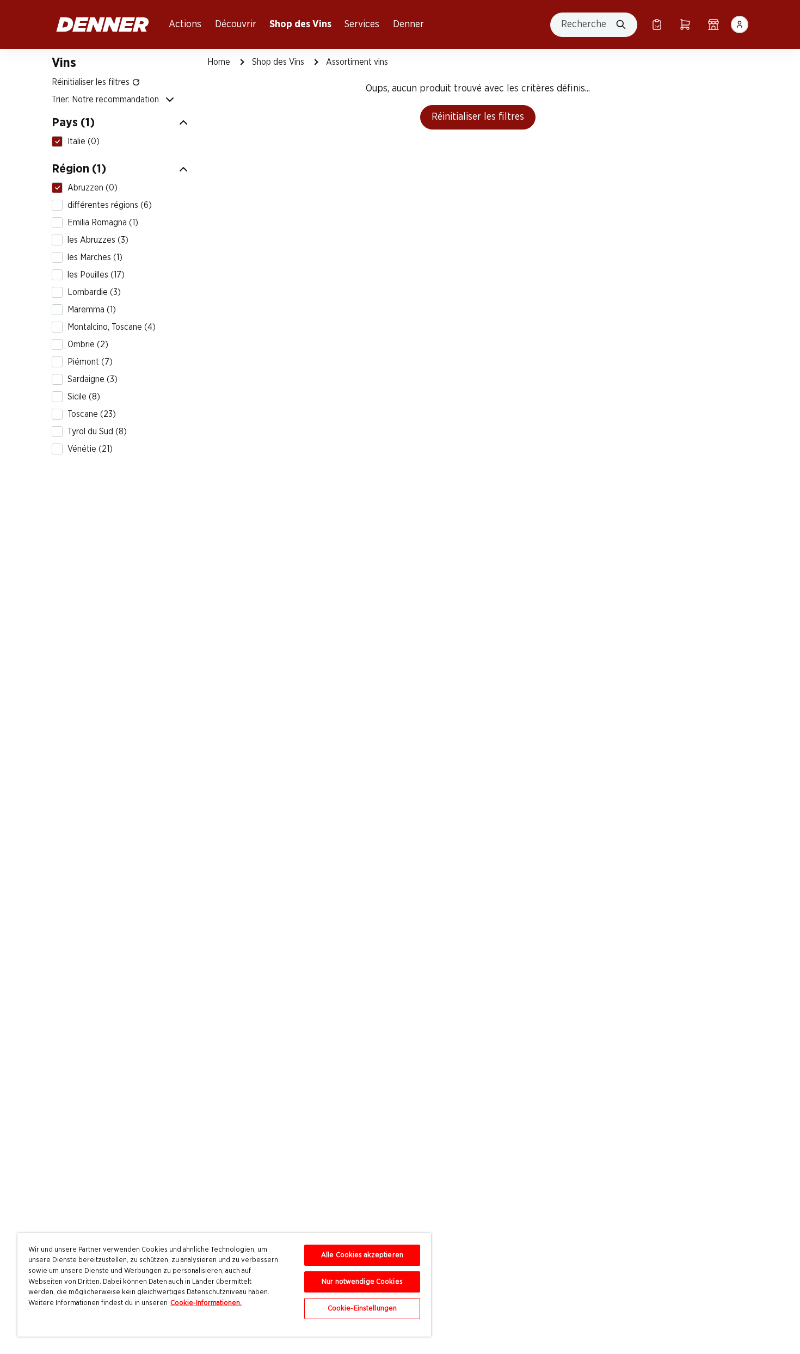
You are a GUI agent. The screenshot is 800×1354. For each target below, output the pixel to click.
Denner (408, 24)
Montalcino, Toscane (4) (111, 327)
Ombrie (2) (87, 344)
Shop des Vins (300, 24)
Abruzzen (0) (92, 187)
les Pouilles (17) (96, 274)
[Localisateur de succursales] (713, 24)
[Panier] (685, 24)
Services (361, 24)
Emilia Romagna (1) (102, 222)
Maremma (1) (91, 309)
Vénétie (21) (90, 449)
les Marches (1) (94, 257)
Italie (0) (83, 141)
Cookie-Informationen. (206, 1303)
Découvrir (235, 24)
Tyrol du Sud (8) (97, 431)
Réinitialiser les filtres (478, 117)
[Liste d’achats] (657, 24)
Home (218, 62)
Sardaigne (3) (92, 379)
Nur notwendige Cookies (362, 1281)
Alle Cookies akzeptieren (362, 1255)
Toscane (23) (91, 414)
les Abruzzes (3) (97, 240)
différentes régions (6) (109, 205)
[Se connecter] (739, 24)
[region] (224, 1285)
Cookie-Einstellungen (362, 1308)
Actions (185, 24)
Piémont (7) (90, 362)
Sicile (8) (83, 396)
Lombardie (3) (94, 292)
